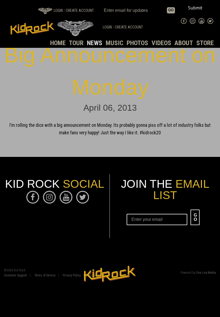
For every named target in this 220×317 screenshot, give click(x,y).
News (94, 43)
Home (58, 43)
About (183, 43)
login (58, 10)
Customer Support (15, 275)
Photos (137, 43)
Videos (161, 43)
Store (205, 43)
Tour (76, 43)
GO (171, 10)
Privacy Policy (72, 275)
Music (114, 43)
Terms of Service (44, 275)
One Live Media (206, 273)
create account (80, 10)
